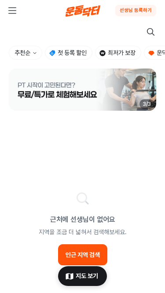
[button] (82, 90)
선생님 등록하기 (136, 10)
